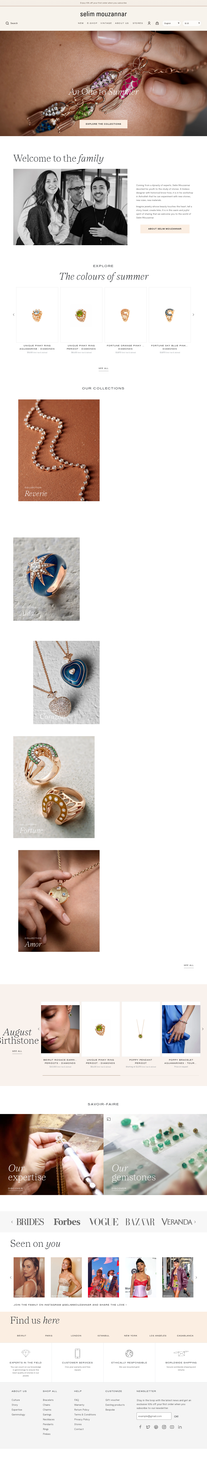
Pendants (48, 1186)
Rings (46, 1191)
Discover (15, 951)
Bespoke (110, 1172)
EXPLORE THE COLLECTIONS (103, 124)
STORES (138, 23)
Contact (79, 1191)
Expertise (17, 1172)
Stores (78, 1186)
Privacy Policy (82, 1181)
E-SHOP (92, 23)
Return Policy (81, 1172)
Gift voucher (112, 1162)
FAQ (76, 1162)
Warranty (79, 1167)
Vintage (106, 23)
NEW (81, 23)
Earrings (47, 1176)
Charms (47, 1172)
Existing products (115, 1167)
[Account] (149, 23)
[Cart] (157, 23)
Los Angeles (158, 1098)
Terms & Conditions (85, 1176)
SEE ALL (104, 368)
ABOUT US (122, 23)
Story (15, 1167)
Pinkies (46, 1196)
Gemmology (18, 1176)
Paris (49, 1098)
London (76, 1098)
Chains (46, 1167)
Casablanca (185, 1098)
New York (130, 1098)
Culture (16, 1162)
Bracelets (48, 1162)
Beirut (21, 1098)
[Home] (103, 14)
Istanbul (103, 1098)
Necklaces (48, 1181)
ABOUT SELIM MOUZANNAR (165, 229)
